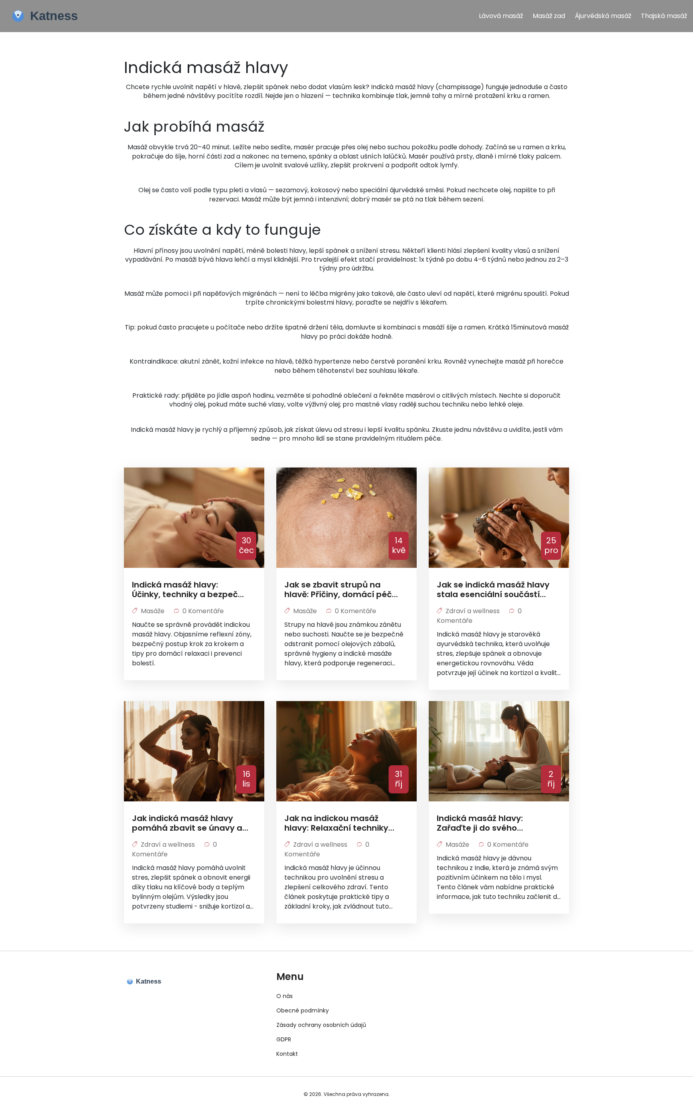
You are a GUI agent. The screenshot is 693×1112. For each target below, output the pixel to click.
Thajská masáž (664, 15)
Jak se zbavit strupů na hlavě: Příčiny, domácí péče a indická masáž (340, 589)
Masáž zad (549, 15)
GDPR (283, 1039)
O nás (284, 996)
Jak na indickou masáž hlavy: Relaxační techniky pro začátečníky (336, 823)
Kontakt (287, 1054)
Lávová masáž (501, 15)
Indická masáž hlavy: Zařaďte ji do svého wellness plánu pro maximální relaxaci (480, 823)
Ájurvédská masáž (603, 15)
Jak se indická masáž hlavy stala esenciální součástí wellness (493, 589)
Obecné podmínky (302, 1010)
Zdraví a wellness (472, 611)
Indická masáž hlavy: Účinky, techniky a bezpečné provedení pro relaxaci (190, 589)
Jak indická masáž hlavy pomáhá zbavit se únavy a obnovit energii (187, 823)
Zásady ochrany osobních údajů (321, 1025)
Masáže (152, 611)
